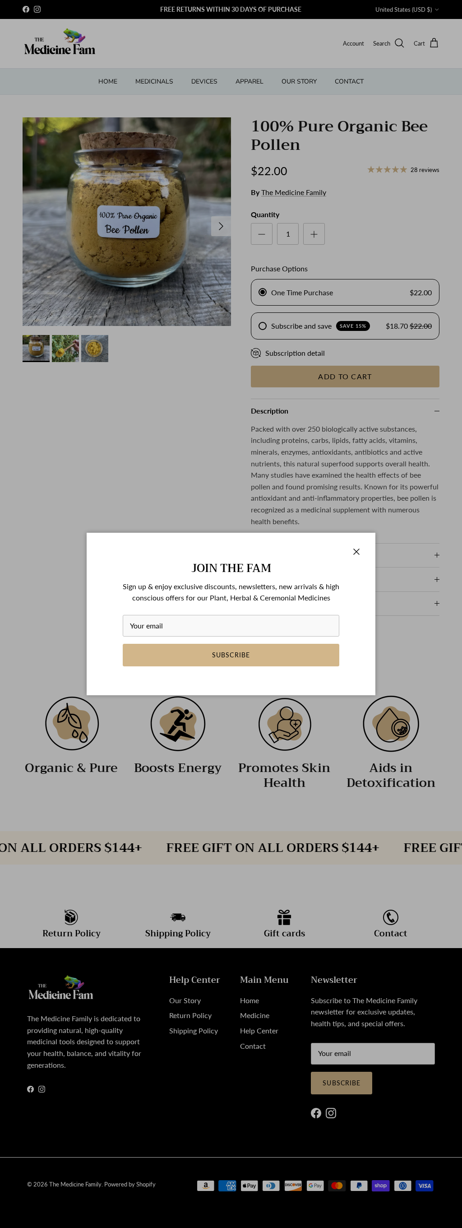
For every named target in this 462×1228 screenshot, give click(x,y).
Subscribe (231, 655)
